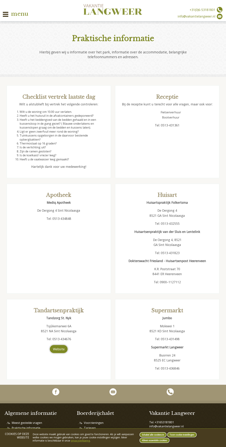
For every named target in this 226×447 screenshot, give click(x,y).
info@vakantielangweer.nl (196, 16)
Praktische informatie (26, 428)
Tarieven (90, 428)
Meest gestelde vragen (27, 423)
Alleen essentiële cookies (154, 440)
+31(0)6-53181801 (202, 10)
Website (59, 349)
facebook (56, 392)
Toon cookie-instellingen (182, 434)
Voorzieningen (93, 423)
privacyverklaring (80, 440)
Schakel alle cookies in (153, 434)
